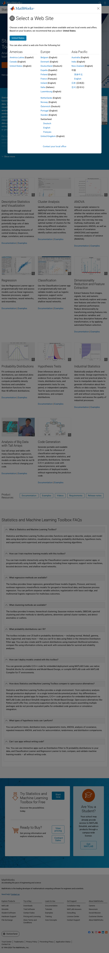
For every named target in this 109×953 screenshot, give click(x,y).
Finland (44, 74)
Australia (76, 57)
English (46, 127)
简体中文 (78, 74)
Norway (44, 102)
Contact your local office (54, 146)
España (44, 70)
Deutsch (47, 123)
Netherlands (46, 98)
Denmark (45, 61)
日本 (74, 83)
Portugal (45, 110)
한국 (74, 87)
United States (16, 66)
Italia (43, 87)
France (44, 78)
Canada (13, 61)
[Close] (98, 8)
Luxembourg (46, 91)
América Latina (17, 57)
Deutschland (46, 66)
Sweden (44, 115)
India (74, 61)
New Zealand (78, 66)
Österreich (45, 106)
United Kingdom (48, 136)
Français (47, 132)
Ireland (44, 83)
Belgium (44, 57)
